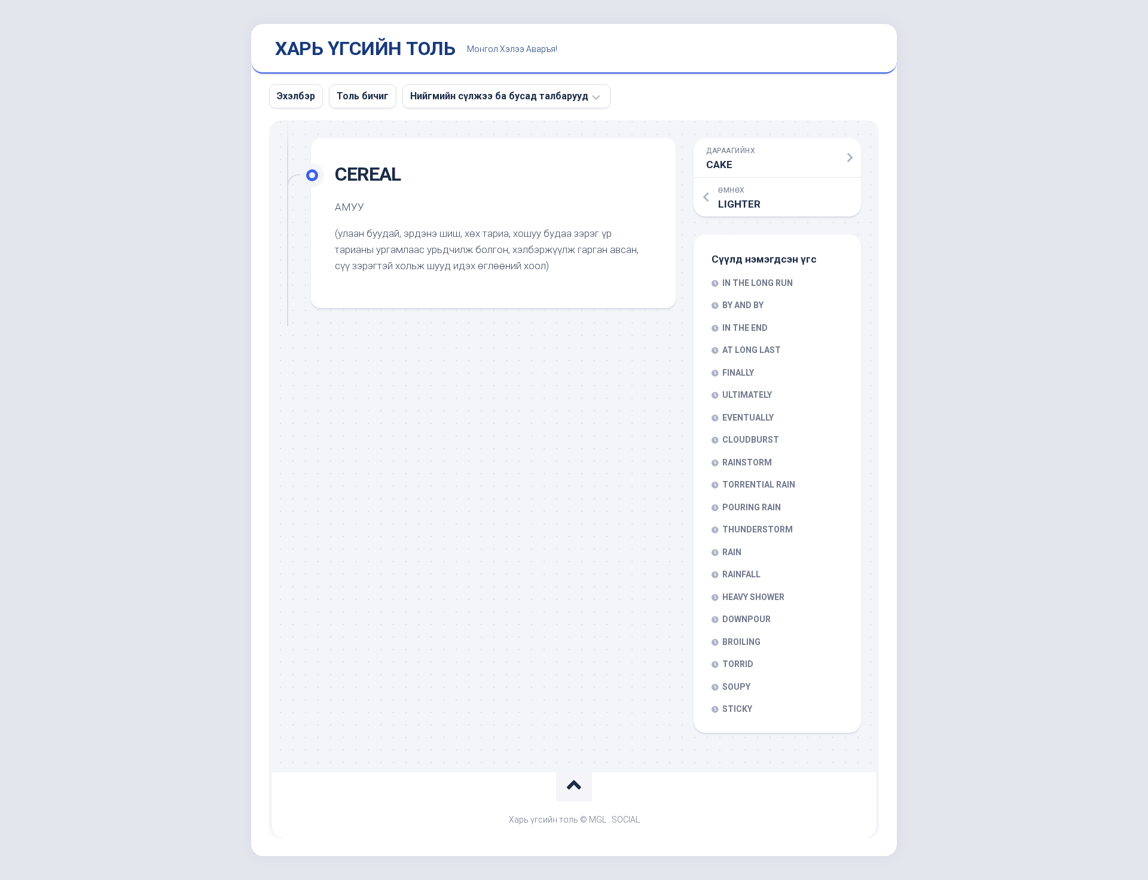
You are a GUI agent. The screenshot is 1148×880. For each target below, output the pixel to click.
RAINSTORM (747, 462)
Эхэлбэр (296, 96)
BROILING (741, 642)
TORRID (737, 664)
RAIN (731, 552)
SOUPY (736, 687)
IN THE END (745, 328)
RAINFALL (741, 574)
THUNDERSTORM (757, 529)
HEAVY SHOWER (753, 597)
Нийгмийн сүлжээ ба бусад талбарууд (499, 96)
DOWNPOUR (746, 619)
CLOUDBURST (750, 439)
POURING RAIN (751, 507)
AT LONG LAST (751, 350)
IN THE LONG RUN (757, 283)
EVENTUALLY (748, 417)
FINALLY (738, 372)
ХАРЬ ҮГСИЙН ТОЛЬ (365, 48)
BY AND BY (743, 305)
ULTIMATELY (747, 395)
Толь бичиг (363, 96)
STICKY (737, 709)
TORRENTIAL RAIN (758, 484)
